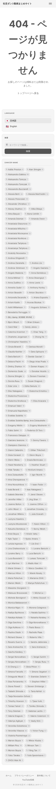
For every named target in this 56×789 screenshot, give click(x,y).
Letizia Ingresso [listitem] (17, 543)
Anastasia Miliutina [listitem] (17, 228)
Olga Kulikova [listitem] (15, 627)
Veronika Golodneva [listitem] (19, 726)
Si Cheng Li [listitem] (14, 667)
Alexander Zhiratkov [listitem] (19, 204)
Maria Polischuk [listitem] (16, 578)
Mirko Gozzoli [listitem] (41, 598)
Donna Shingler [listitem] (16, 376)
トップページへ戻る (28, 93)
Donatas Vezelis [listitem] (40, 371)
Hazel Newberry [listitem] (17, 465)
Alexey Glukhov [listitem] (17, 209)
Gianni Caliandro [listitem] (16, 450)
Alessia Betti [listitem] (15, 194)
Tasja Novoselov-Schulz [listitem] (20, 696)
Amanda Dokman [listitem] (17, 218)
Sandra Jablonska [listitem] (40, 642)
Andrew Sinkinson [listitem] (18, 268)
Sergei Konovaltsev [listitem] (18, 657)
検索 (28, 151)
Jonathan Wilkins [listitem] (17, 514)
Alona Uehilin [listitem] (34, 214)
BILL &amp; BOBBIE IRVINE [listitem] (21, 317)
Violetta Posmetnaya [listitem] (19, 735)
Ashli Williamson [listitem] (17, 307)
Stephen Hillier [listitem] (39, 681)
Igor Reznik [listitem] (38, 474)
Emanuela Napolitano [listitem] (19, 411)
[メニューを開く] (50, 3)
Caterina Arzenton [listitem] (18, 332)
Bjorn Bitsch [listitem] (15, 322)
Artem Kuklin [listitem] (15, 302)
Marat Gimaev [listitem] (15, 568)
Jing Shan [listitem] (35, 499)
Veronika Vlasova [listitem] (17, 730)
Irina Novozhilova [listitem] (17, 484)
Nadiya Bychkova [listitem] (17, 612)
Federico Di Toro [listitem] (36, 430)
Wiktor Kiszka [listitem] (36, 740)
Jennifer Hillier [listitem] (15, 499)
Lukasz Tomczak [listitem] (38, 558)
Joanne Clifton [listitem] (38, 504)
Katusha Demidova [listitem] (18, 529)
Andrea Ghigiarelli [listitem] (17, 258)
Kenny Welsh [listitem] (40, 529)
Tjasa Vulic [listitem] (38, 701)
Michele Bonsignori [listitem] (18, 598)
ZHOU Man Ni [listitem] (15, 760)
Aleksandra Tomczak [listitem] (19, 184)
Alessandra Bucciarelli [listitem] (19, 189)
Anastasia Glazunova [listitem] (19, 223)
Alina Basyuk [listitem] (14, 214)
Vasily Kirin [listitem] (37, 721)
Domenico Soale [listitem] (17, 371)
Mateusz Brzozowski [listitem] (18, 593)
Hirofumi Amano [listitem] (36, 470)
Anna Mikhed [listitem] (15, 278)
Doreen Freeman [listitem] (38, 376)
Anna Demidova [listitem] (39, 273)
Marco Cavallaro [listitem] (37, 568)
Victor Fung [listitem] (39, 730)
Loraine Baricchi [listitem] (41, 548)
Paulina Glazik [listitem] (15, 632)
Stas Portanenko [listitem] (17, 681)
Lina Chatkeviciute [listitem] (18, 548)
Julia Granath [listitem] (38, 514)
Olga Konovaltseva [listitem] (38, 622)
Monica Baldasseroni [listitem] (18, 602)
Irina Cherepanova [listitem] (18, 479)
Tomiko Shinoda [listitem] (37, 706)
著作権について (43, 775)
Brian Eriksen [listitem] (34, 322)
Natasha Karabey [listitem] (40, 617)
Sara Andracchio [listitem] (17, 647)
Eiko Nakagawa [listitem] (16, 391)
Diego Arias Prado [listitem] (38, 361)
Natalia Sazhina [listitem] (39, 612)
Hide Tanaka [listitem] (15, 470)
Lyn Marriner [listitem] (15, 563)
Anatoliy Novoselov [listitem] (18, 253)
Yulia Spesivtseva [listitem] (36, 755)
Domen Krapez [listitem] (39, 366)
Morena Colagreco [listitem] (38, 607)
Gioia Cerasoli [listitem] (16, 455)
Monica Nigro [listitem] (15, 607)
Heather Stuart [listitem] (39, 465)
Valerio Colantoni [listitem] (39, 716)
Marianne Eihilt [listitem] (37, 578)
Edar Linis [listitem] (13, 386)
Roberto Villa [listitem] (36, 637)
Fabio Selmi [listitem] (15, 430)
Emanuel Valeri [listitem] (16, 406)
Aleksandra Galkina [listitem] (18, 174)
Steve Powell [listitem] (15, 686)
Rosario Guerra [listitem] (16, 642)
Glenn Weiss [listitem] (14, 460)
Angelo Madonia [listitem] (17, 273)
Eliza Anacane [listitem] (40, 401)
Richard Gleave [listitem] (16, 637)
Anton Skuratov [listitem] (37, 292)
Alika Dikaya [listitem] (37, 209)
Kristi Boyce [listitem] (14, 534)
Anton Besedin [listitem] (15, 292)
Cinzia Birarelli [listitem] (15, 346)
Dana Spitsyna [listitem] (39, 351)
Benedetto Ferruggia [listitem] (19, 312)
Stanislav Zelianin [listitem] (40, 676)
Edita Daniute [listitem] (32, 386)
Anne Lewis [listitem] (36, 282)
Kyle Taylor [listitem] (14, 539)
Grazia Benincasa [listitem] (36, 460)
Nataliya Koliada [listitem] (16, 617)
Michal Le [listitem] (40, 593)
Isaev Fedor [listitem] (39, 484)
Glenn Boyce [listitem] (36, 455)
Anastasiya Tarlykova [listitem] (18, 248)
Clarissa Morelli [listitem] (36, 346)
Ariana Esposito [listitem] (42, 297)
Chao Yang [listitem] (39, 332)
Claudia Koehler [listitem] (16, 351)
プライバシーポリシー (24, 775)
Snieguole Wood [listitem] (16, 676)
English (11, 126)
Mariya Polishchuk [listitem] (37, 583)
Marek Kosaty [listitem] (37, 573)
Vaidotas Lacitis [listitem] (36, 711)
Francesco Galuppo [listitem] (18, 435)
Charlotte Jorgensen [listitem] (18, 337)
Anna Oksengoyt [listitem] (37, 278)
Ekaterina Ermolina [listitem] (39, 391)
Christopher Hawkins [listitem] (19, 342)
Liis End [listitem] (35, 543)
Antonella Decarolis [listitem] (18, 297)
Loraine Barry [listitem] (15, 553)
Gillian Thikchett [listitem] (38, 450)
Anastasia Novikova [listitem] (18, 238)
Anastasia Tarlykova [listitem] (18, 243)
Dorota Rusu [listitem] (15, 381)
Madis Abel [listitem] (34, 563)
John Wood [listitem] (14, 509)
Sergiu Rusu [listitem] (42, 662)
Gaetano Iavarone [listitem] (17, 440)
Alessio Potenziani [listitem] (18, 199)
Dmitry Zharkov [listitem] (16, 366)
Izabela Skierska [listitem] (16, 494)
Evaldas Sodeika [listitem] (17, 415)
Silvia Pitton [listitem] (33, 667)
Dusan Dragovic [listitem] (36, 381)
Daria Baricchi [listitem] (15, 356)
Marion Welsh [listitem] (15, 583)
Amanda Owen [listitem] (38, 218)
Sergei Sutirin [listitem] (41, 657)
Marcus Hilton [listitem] (16, 573)
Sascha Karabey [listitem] (16, 652)
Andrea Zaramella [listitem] (17, 263)
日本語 (11, 120)
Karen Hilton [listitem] (41, 524)
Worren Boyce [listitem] (15, 750)
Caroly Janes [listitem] (32, 327)
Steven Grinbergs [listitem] (36, 686)
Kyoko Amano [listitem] (33, 539)
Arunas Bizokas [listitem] (35, 302)
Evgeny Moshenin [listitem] (40, 425)
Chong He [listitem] (41, 337)
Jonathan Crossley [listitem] (37, 509)
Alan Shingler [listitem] (36, 169)
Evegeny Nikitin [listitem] (16, 425)
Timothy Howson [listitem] (17, 701)
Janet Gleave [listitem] (37, 494)
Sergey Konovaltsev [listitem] (18, 662)
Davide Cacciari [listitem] (36, 356)
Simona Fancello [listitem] (17, 671)
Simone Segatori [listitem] (41, 671)
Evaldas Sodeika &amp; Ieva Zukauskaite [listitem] (27, 420)
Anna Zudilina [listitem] (16, 282)
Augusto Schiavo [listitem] (40, 307)
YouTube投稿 (28, 780)
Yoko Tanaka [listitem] (15, 755)
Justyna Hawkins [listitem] (17, 519)
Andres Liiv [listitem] (38, 263)
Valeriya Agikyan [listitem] (16, 721)
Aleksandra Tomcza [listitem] (18, 179)
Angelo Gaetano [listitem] (41, 268)
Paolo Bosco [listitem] (36, 627)
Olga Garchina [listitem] (15, 622)
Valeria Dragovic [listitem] (16, 716)
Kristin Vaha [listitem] (32, 534)
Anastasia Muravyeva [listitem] (19, 233)
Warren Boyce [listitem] (15, 740)
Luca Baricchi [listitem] (36, 553)
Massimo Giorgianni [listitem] (18, 588)
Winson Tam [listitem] (33, 745)
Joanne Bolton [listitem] (16, 504)
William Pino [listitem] (15, 745)
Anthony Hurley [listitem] (38, 287)
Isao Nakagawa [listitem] (34, 489)
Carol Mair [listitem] (13, 327)
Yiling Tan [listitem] (34, 750)
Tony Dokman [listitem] (15, 711)
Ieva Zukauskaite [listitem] (17, 474)
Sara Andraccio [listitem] (39, 647)
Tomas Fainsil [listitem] (15, 706)
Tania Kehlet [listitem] (38, 691)
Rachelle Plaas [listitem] (36, 632)
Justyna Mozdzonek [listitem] (18, 524)
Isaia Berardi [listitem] (14, 489)
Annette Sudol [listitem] (16, 287)
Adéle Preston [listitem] (15, 169)
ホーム (8, 775)
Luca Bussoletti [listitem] (16, 558)
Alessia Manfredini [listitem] (38, 194)
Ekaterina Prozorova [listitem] (18, 396)
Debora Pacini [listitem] (16, 361)
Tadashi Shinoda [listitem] (16, 691)
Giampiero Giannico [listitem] (18, 445)
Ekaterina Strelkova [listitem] (18, 401)
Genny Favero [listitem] (40, 440)
